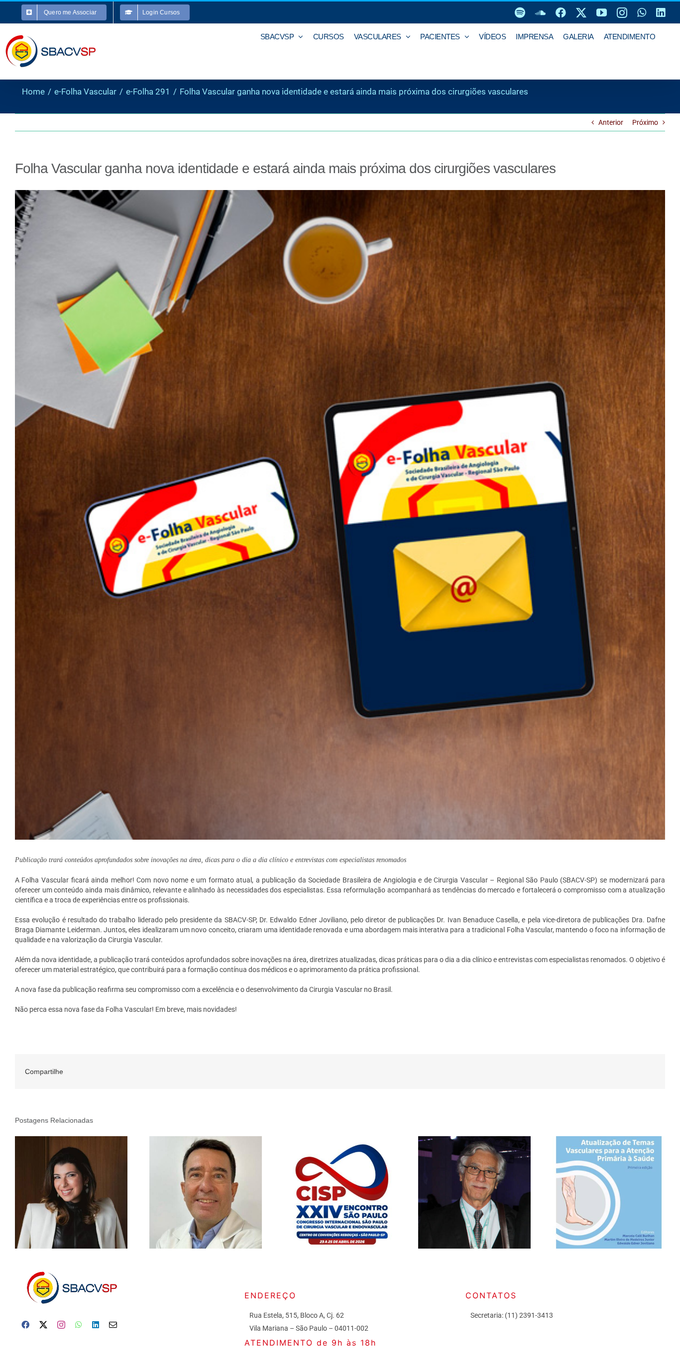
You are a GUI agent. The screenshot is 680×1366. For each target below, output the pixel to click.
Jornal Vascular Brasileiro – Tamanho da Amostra (460, 1192)
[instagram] (61, 1325)
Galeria (85, 1192)
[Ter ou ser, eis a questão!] (205, 1192)
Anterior (610, 122)
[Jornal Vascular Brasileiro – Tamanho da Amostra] (474, 1192)
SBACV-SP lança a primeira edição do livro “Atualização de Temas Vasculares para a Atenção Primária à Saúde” (594, 1192)
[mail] (113, 1325)
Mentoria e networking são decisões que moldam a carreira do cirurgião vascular (57, 1192)
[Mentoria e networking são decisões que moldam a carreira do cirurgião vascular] (71, 1192)
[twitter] (43, 1325)
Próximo (645, 122)
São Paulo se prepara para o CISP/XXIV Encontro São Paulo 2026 (326, 1192)
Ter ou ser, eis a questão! (191, 1192)
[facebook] (25, 1325)
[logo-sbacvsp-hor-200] (71, 1269)
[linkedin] (95, 1325)
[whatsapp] (78, 1325)
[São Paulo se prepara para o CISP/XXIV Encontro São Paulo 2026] (340, 1192)
